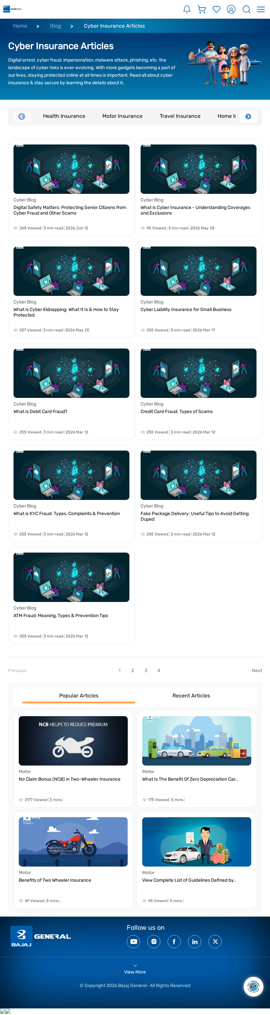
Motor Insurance (122, 116)
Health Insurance (64, 116)
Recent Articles (191, 695)
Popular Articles (78, 695)
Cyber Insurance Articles (114, 26)
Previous (21, 116)
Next (248, 116)
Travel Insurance (180, 116)
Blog (55, 26)
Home (20, 26)
